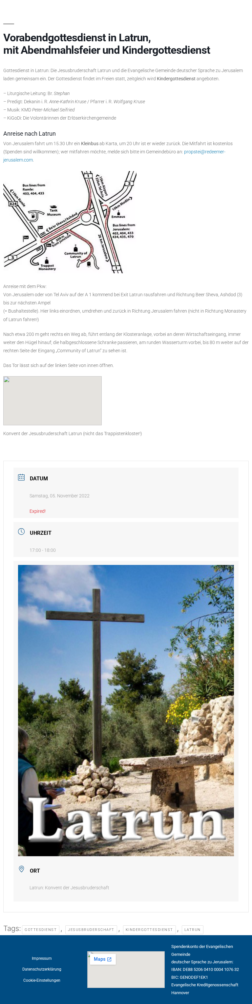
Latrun (192, 930)
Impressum (42, 958)
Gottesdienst (41, 930)
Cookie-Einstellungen (41, 980)
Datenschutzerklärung (41, 969)
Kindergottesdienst (149, 930)
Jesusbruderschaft (91, 930)
